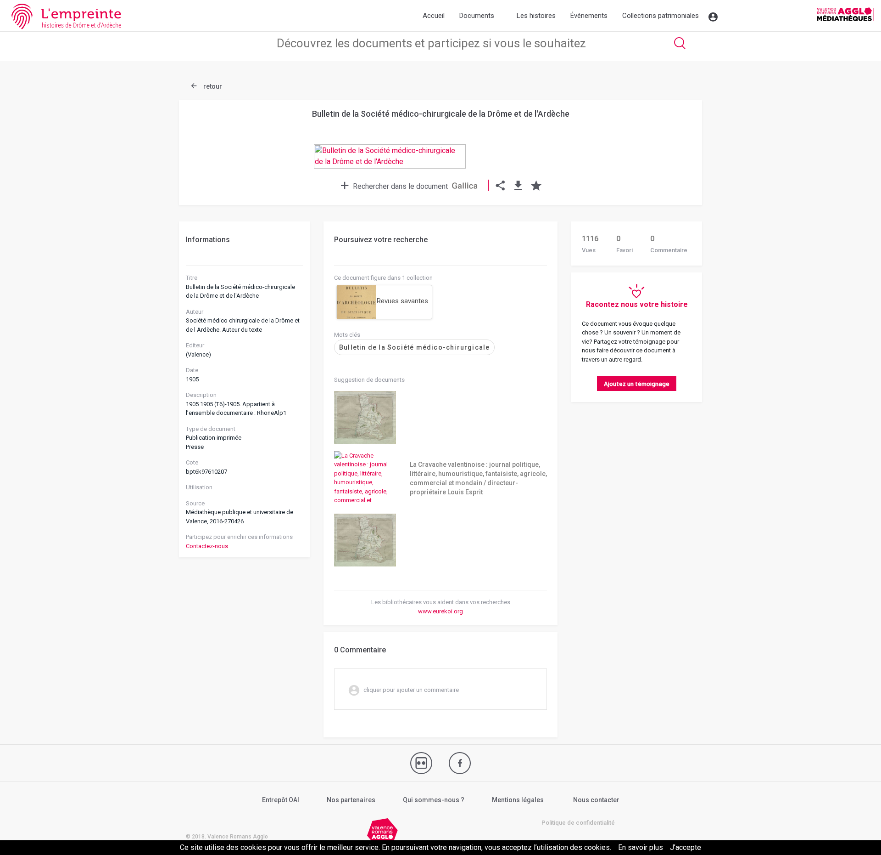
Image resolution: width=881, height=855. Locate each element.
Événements (589, 15)
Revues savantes (402, 301)
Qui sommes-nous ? (433, 800)
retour (212, 86)
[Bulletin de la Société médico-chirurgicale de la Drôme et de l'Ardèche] (440, 164)
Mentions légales (518, 800)
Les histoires (536, 15)
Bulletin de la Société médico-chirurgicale (414, 347)
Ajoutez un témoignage (636, 383)
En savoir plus (640, 847)
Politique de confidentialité (578, 822)
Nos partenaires (351, 800)
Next (672, 134)
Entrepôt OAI (280, 800)
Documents (476, 15)
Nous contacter (596, 800)
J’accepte (685, 847)
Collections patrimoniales (660, 15)
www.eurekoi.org (440, 611)
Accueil (434, 15)
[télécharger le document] (518, 186)
